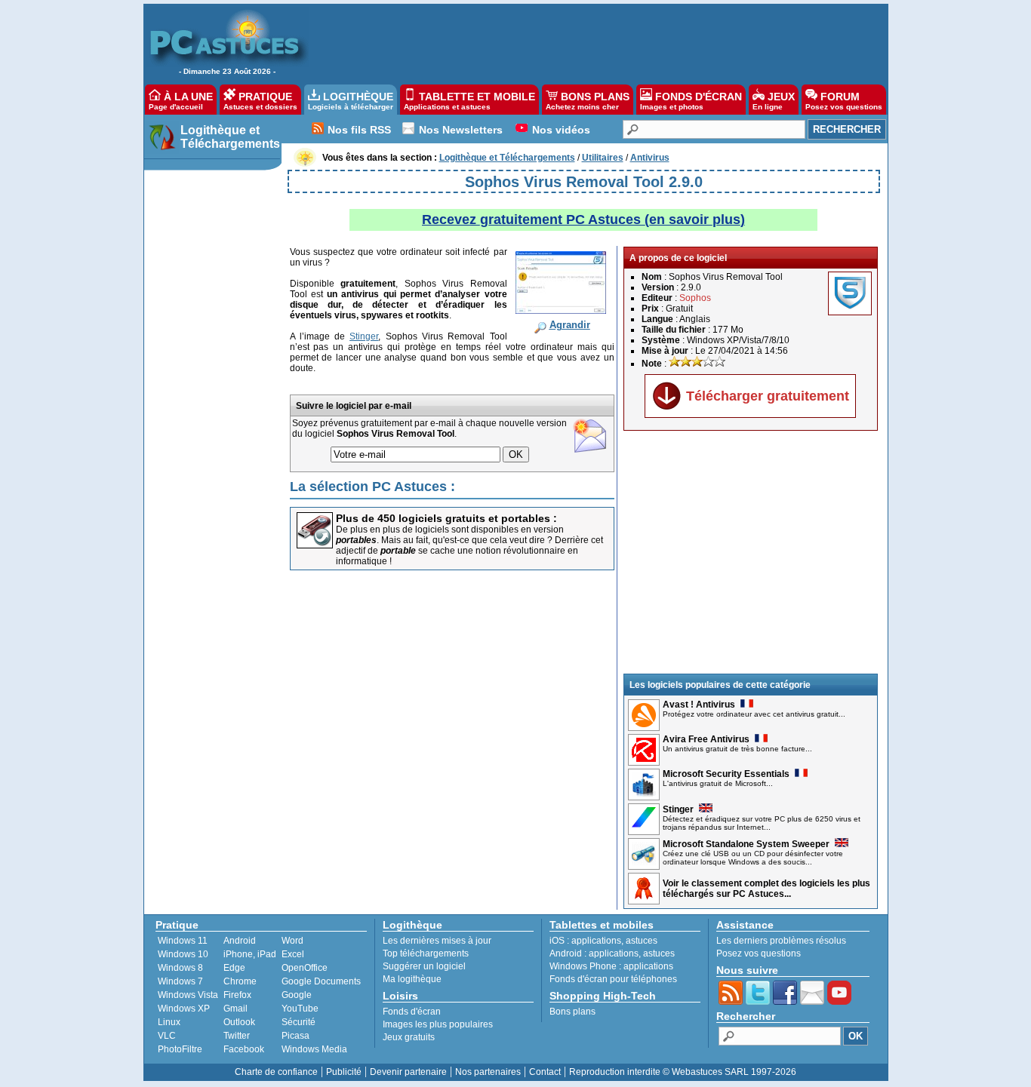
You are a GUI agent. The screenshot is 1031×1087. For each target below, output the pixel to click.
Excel (293, 954)
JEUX (773, 101)
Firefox (237, 995)
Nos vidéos (561, 130)
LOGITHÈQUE (350, 101)
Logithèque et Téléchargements (230, 137)
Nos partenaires (488, 1072)
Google (297, 995)
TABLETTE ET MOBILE (469, 101)
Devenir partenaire (408, 1072)
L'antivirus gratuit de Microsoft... (718, 783)
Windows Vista (188, 995)
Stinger (678, 809)
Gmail (235, 1008)
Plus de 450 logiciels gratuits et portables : (446, 518)
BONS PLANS (587, 101)
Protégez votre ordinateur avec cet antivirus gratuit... (754, 714)
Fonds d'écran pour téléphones (613, 979)
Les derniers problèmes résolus (781, 940)
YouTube (300, 1008)
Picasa (295, 1035)
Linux (169, 1022)
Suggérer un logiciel (424, 966)
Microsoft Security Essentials (726, 774)
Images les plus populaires (438, 1024)
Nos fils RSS (359, 130)
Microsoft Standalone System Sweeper (746, 844)
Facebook (243, 1049)
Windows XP (184, 1008)
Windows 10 (183, 954)
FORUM (843, 101)
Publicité (344, 1072)
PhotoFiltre (180, 1049)
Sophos (695, 298)
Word (292, 940)
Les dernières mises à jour (437, 940)
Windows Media (314, 1049)
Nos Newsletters (461, 130)
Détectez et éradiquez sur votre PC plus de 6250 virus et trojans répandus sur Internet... (761, 823)
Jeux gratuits (409, 1037)
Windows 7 (180, 981)
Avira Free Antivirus (706, 739)
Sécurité (298, 1022)
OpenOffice (305, 968)
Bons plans (572, 1011)
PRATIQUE (260, 101)
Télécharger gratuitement (767, 396)
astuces (641, 940)
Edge (234, 968)
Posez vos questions (758, 953)
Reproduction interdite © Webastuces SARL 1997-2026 (682, 1072)
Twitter (236, 1035)
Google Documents (321, 981)
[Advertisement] (590, 42)
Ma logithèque (412, 979)
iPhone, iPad (249, 954)
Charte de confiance (276, 1072)
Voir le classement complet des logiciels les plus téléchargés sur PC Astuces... (766, 888)
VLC (167, 1035)
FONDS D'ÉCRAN (691, 101)
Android (239, 940)
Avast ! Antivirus (699, 704)
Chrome (240, 981)
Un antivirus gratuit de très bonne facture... (737, 749)
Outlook (239, 1022)
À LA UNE (181, 101)
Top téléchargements (426, 953)
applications (596, 940)
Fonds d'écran (412, 1011)
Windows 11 (183, 940)
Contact (545, 1072)
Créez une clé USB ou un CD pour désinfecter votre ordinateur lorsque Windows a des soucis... (753, 857)
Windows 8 (180, 968)
